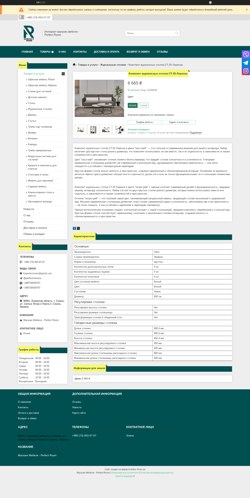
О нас (62, 51)
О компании (24, 401)
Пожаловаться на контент (124, 472)
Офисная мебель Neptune (42, 85)
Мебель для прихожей (40, 180)
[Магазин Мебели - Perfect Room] (29, 33)
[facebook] (74, 229)
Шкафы (32, 132)
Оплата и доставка (28, 412)
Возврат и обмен (138, 51)
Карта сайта (79, 412)
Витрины (33, 138)
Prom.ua (141, 469)
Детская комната (37, 97)
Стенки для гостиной (39, 91)
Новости (28, 209)
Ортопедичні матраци (40, 201)
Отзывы (162, 51)
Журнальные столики (113, 64)
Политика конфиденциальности (156, 472)
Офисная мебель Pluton (41, 79)
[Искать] (176, 33)
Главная (27, 51)
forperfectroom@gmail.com (37, 273)
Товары (45, 51)
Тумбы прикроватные (39, 150)
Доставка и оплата (106, 51)
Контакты (80, 51)
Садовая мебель (37, 186)
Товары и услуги (88, 64)
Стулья (32, 121)
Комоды (32, 144)
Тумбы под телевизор (40, 126)
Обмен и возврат (34, 234)
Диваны (32, 114)
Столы (31, 103)
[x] (78, 229)
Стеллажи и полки (38, 174)
